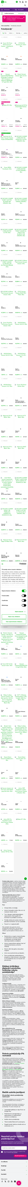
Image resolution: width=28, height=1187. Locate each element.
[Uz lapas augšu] (25, 878)
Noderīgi (3, 1166)
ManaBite (23, 2)
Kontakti (3, 1174)
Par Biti (3, 1170)
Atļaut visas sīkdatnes (14, 616)
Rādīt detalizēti (19, 611)
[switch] (24, 595)
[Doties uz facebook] (2, 1181)
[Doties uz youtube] (12, 1181)
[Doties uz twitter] (5, 1181)
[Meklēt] (25, 5)
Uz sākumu (4, 1161)
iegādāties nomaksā (19, 1063)
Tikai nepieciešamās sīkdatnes (14, 621)
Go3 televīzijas (18, 1069)
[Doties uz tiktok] (15, 1181)
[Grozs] (20, 2)
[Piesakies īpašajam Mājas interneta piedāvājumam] (18, 1183)
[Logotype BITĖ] (3, 2)
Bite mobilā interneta (7, 1069)
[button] (17, 1)
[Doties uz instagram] (8, 1181)
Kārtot (11, 33)
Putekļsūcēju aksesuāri (16, 25)
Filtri (5, 33)
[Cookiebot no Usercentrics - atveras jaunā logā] (19, 564)
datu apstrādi (14, 1152)
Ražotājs (18, 33)
